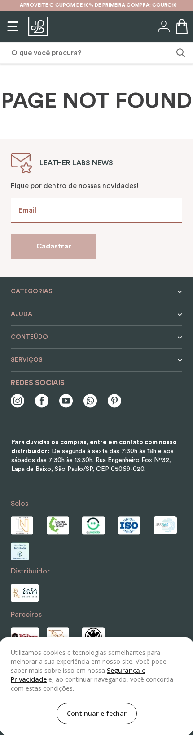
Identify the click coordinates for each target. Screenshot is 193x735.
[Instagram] (17, 402)
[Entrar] (163, 26)
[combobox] (96, 53)
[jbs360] (168, 525)
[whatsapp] (90, 402)
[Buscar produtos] (179, 53)
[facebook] (41, 402)
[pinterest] (114, 402)
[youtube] (66, 402)
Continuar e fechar (97, 713)
